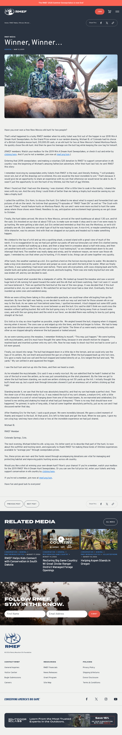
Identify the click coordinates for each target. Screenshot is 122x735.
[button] (101, 23)
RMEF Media (14, 23)
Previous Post (14, 504)
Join (100, 12)
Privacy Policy (89, 667)
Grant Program (50, 677)
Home (6, 23)
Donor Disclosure (90, 677)
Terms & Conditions (91, 683)
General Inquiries (11, 667)
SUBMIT (94, 614)
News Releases (50, 672)
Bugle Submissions (12, 677)
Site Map (47, 683)
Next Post (31, 504)
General (8, 49)
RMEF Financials (50, 667)
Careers (8, 683)
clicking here (10, 154)
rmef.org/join (63, 154)
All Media (110, 522)
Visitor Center (10, 672)
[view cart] (109, 12)
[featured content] (61, 720)
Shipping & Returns (91, 672)
